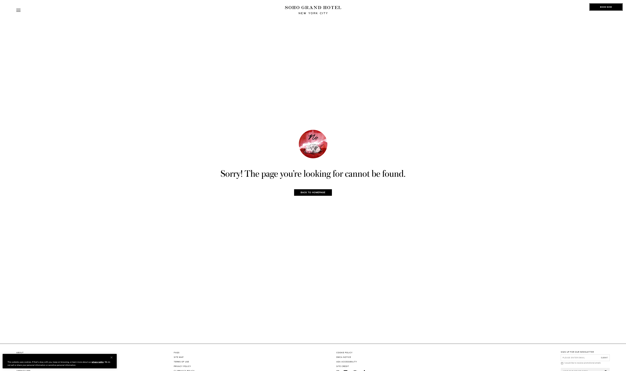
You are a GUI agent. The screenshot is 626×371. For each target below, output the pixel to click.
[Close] (111, 357)
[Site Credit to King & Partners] (448, 366)
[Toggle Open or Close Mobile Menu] (33, 10)
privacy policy (98, 362)
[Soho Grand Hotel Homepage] (313, 10)
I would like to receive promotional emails (582, 363)
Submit (604, 358)
